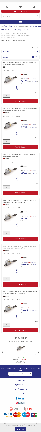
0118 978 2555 (6, 30)
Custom (5, 57)
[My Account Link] (34, 7)
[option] (20, 352)
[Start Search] (38, 16)
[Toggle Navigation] (20, 22)
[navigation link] (6, 7)
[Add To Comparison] (17, 89)
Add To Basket (20, 101)
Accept (21, 429)
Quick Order (20, 1)
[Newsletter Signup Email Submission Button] (30, 374)
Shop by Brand (30, 1)
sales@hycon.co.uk (21, 30)
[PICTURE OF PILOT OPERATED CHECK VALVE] (10, 80)
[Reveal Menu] (20, 22)
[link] (16, 398)
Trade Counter (11, 1)
